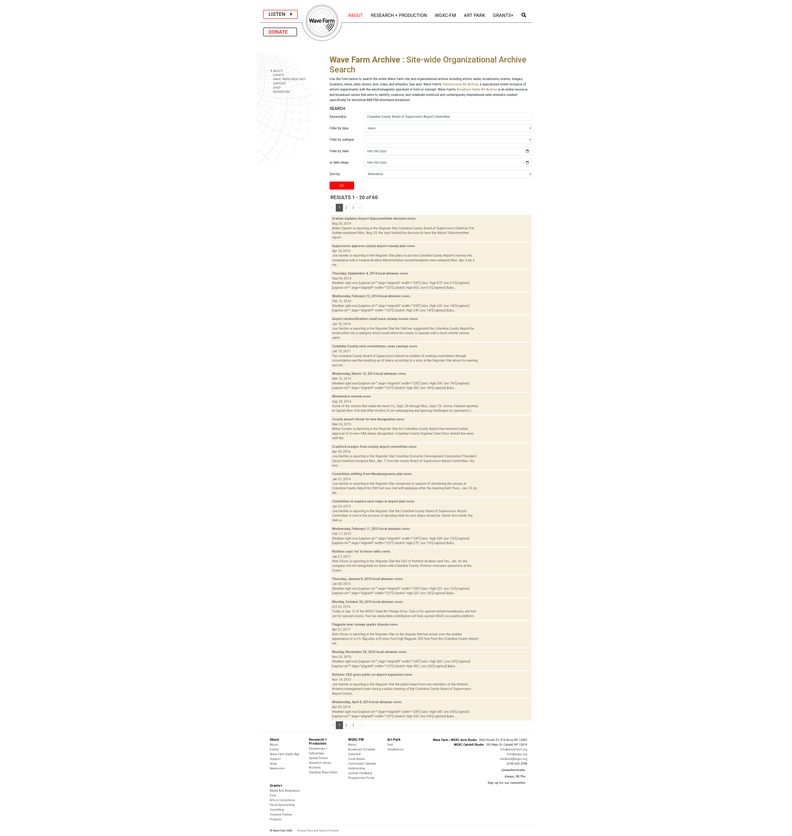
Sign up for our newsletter (507, 783)
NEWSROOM (281, 92)
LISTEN (279, 14)
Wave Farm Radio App (284, 754)
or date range (339, 162)
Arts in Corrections (282, 800)
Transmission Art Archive (460, 84)
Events (274, 749)
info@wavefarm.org (513, 749)
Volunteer (354, 754)
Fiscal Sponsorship (282, 805)
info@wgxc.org (517, 754)
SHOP (276, 88)
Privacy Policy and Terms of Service (318, 830)
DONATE (280, 32)
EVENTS (278, 75)
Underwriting (356, 768)
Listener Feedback (360, 773)
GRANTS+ (503, 15)
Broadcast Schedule (361, 749)
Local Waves (356, 759)
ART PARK (475, 15)
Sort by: (335, 174)
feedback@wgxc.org (513, 759)
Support (275, 759)
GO (342, 185)
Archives (315, 767)
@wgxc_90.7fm (515, 776)
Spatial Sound (318, 758)
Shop (273, 763)
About (274, 744)
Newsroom (277, 768)
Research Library (320, 763)
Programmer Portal (361, 778)
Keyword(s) (338, 117)
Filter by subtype (342, 139)
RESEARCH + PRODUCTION (399, 15)
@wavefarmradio (513, 770)
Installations (395, 749)
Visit (390, 744)
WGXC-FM (446, 15)
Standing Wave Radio (323, 772)
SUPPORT (279, 83)
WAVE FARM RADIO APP (289, 79)
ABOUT (356, 15)
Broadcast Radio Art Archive (477, 89)
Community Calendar (362, 763)
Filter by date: (339, 151)
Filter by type (339, 128)
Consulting (277, 809)
